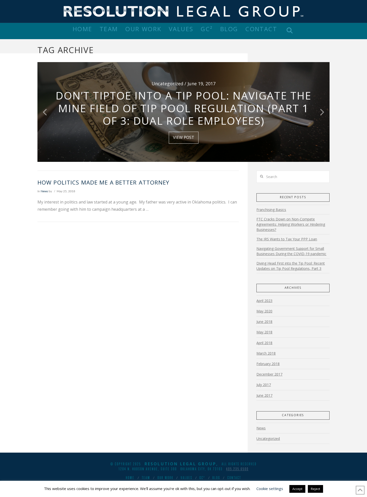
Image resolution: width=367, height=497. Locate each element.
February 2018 (268, 363)
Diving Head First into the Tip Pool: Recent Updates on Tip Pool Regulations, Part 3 (290, 266)
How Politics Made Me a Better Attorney (104, 182)
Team (146, 477)
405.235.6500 (237, 469)
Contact (234, 477)
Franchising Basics (271, 209)
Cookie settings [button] (269, 488)
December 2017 (269, 374)
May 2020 (264, 311)
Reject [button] (315, 489)
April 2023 (264, 300)
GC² (202, 477)
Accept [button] (297, 489)
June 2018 (264, 321)
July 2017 (263, 384)
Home (130, 477)
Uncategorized (268, 438)
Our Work (166, 477)
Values (186, 477)
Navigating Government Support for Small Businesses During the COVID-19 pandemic (291, 251)
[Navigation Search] (290, 31)
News (44, 191)
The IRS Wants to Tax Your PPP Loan (286, 239)
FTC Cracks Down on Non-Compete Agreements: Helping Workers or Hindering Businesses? (290, 224)
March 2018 (266, 353)
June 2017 (264, 395)
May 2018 (264, 332)
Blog (216, 477)
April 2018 (264, 342)
